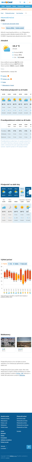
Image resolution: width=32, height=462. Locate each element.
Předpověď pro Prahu (22, 420)
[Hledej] (20, 2)
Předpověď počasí (9, 13)
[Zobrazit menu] (29, 2)
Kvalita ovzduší (20, 28)
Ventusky (3, 446)
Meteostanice (6, 85)
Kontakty (19, 431)
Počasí (3, 28)
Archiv (2, 431)
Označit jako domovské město (10, 23)
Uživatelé (3, 433)
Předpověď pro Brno (22, 422)
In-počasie (3, 448)
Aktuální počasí (5, 416)
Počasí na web (4, 442)
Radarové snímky (5, 418)
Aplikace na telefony (6, 440)
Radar (14, 6)
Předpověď (20, 6)
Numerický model (21, 418)
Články (2, 435)
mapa (12, 85)
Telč (3, 349)
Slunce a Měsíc (10, 28)
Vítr (11, 263)
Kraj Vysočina (19, 13)
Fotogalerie (4, 437)
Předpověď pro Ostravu (22, 425)
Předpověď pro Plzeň (22, 427)
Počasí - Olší (19, 373)
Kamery (4, 76)
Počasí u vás (5, 79)
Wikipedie (22, 375)
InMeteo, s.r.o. (13, 456)
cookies (7, 458)
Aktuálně (8, 6)
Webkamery (4, 425)
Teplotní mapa (4, 427)
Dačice (19, 349)
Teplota (5, 263)
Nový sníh (24, 263)
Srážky (16, 263)
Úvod (3, 6)
